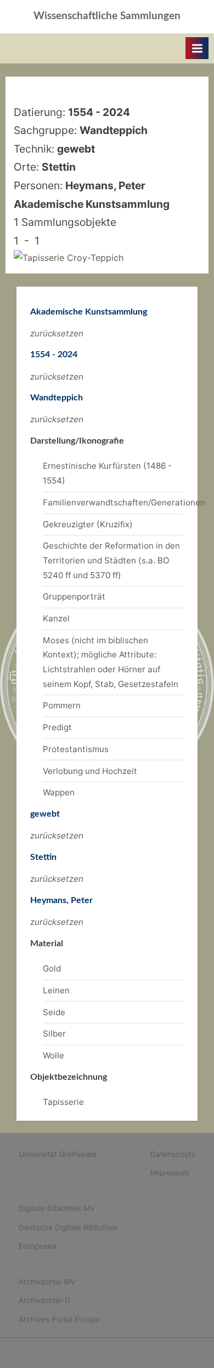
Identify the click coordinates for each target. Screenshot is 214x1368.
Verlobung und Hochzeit (90, 771)
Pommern (62, 705)
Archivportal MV (47, 1281)
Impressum (169, 1172)
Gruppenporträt (74, 596)
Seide (54, 1012)
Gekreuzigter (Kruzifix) (88, 524)
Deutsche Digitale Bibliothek (68, 1227)
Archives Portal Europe (59, 1319)
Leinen (56, 990)
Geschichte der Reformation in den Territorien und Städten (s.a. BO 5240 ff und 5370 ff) (111, 560)
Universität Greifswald (58, 1154)
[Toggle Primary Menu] (197, 48)
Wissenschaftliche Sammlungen (107, 16)
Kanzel (56, 618)
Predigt (57, 727)
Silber (54, 1033)
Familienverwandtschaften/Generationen (124, 502)
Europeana (38, 1246)
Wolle (53, 1055)
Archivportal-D (44, 1300)
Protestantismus (76, 749)
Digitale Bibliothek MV (57, 1208)
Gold (52, 968)
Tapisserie (63, 1102)
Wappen (59, 792)
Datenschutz (172, 1154)
